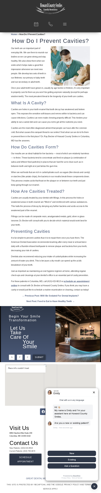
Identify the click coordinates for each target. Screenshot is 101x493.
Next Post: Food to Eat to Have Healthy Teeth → (50, 301)
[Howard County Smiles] (50, 9)
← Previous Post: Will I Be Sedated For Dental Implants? (50, 296)
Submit (39, 357)
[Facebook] (43, 411)
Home (14, 34)
